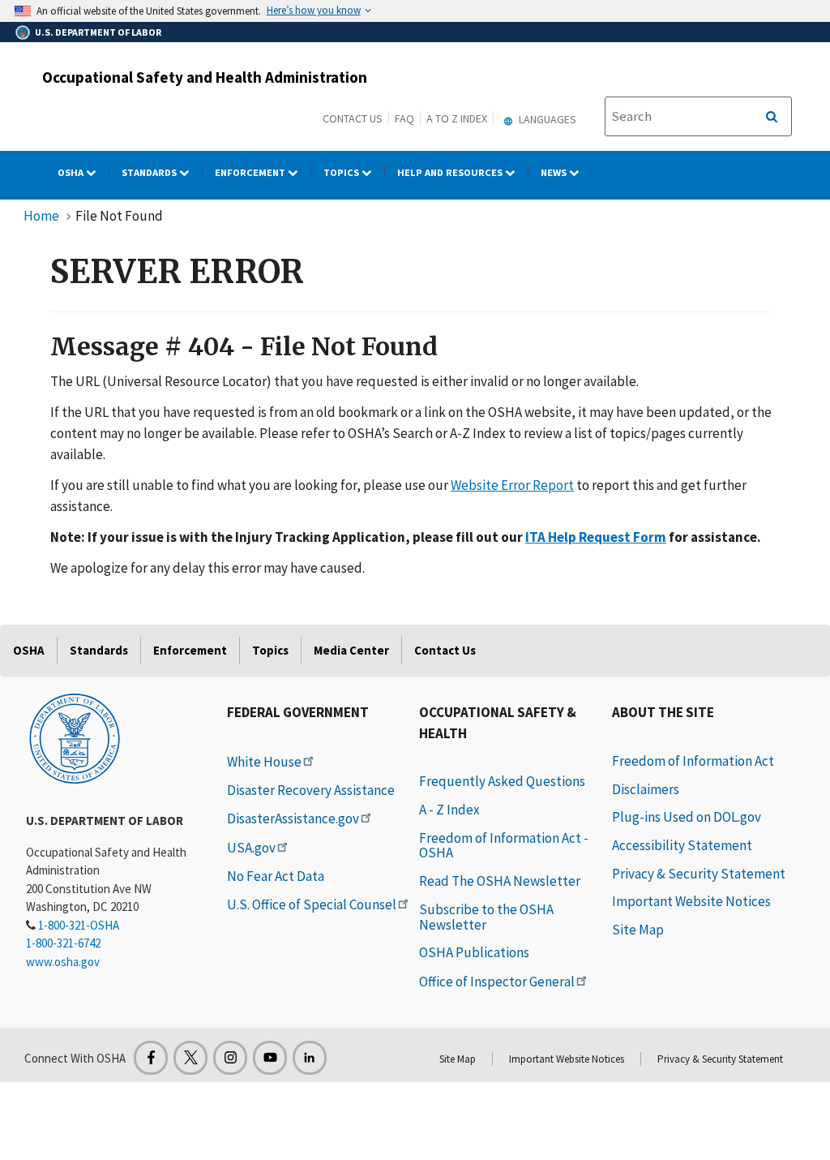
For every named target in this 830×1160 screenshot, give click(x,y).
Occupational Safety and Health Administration (204, 77)
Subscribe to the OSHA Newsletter (486, 917)
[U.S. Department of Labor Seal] (74, 737)
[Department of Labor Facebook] (151, 1058)
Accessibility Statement (682, 845)
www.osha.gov (63, 961)
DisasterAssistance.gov (293, 818)
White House (264, 762)
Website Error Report (512, 485)
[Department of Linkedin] (310, 1058)
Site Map (638, 930)
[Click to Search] (771, 116)
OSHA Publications (474, 952)
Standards (150, 172)
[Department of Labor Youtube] (270, 1058)
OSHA (72, 172)
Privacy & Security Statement (698, 874)
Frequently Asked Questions (502, 781)
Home (41, 216)
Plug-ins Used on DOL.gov (686, 817)
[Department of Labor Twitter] (190, 1058)
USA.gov (251, 848)
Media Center (351, 650)
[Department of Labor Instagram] (230, 1058)
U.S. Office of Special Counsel (311, 904)
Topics (342, 172)
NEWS (555, 172)
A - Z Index (449, 809)
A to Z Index (456, 118)
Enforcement (251, 172)
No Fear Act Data (275, 876)
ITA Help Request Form (595, 537)
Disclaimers (645, 789)
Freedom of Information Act (693, 761)
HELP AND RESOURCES (451, 172)
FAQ (404, 118)
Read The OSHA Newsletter (499, 881)
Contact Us (353, 118)
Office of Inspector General (497, 981)
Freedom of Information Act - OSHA (503, 845)
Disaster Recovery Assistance (311, 790)
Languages (546, 119)
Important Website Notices (691, 901)
